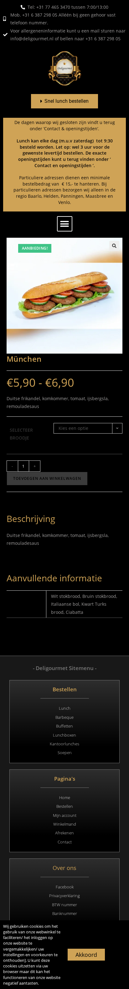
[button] (64, 223)
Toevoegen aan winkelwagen (47, 478)
